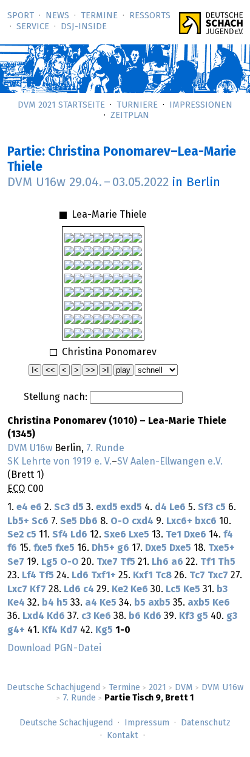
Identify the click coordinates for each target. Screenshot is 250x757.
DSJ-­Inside (84, 26)
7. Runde (79, 698)
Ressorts (150, 16)
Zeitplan (129, 115)
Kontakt (122, 735)
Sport (20, 16)
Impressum (146, 723)
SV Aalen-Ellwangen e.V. (170, 461)
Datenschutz (206, 723)
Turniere (137, 105)
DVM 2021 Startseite (61, 105)
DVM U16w (222, 687)
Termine (99, 16)
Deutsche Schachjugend (53, 687)
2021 (157, 687)
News (57, 16)
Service (32, 26)
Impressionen (200, 105)
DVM (184, 687)
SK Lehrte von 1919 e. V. (59, 461)
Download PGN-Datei (54, 648)
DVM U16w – (88, 182)
